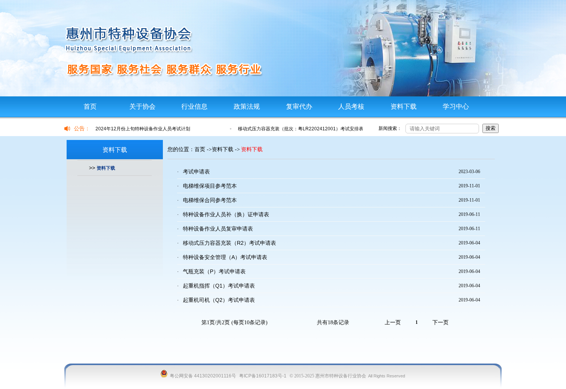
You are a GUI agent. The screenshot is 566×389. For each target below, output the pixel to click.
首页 (90, 106)
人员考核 (351, 106)
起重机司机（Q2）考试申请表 (219, 300)
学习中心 (456, 106)
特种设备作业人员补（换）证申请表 (226, 214)
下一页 (440, 322)
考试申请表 (196, 171)
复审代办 (299, 106)
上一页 (393, 322)
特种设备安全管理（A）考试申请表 (225, 257)
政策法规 (247, 106)
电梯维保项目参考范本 (210, 186)
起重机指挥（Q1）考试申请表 (219, 286)
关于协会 (142, 106)
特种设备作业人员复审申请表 (218, 229)
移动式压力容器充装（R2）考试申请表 (229, 243)
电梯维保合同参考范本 (210, 200)
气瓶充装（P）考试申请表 (214, 271)
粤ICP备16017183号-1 (262, 376)
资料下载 (403, 106)
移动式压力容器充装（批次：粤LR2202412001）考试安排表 (300, 128)
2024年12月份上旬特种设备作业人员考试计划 (142, 128)
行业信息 (194, 106)
